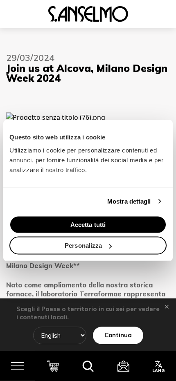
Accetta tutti (88, 224)
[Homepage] (88, 14)
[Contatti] (123, 366)
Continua (118, 335)
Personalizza (83, 245)
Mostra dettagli (129, 201)
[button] (88, 366)
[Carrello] (52, 366)
